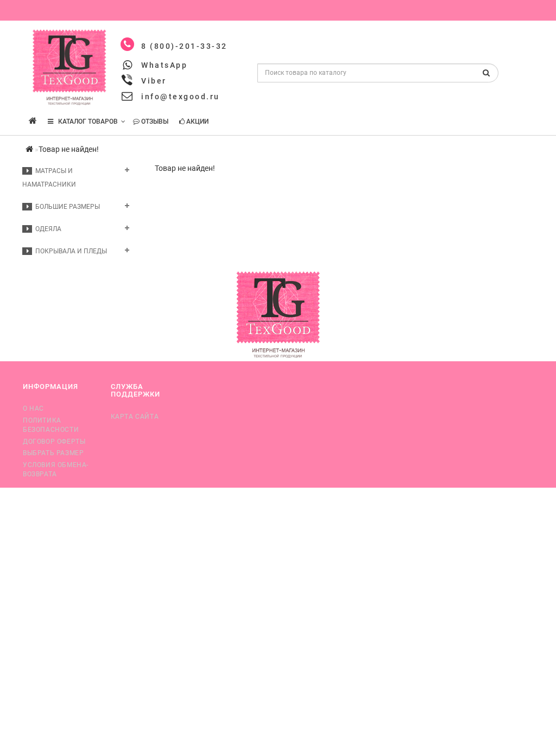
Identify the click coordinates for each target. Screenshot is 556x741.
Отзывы (154, 121)
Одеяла (46, 229)
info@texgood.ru (180, 96)
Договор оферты (54, 441)
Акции (196, 121)
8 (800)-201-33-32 (184, 46)
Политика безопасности (51, 425)
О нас (33, 408)
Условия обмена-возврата (56, 469)
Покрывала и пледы (69, 251)
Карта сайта (135, 416)
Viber (154, 80)
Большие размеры (66, 206)
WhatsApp (164, 65)
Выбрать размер (53, 453)
